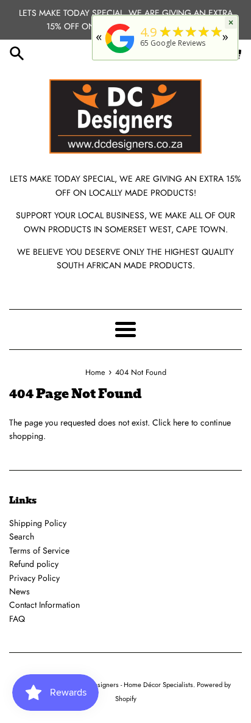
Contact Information (44, 605)
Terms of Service (39, 550)
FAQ (17, 619)
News (19, 591)
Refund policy (33, 564)
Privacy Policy (34, 578)
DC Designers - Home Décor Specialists (135, 684)
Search (21, 536)
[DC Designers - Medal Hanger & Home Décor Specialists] (120, 53)
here (181, 422)
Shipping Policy (37, 523)
